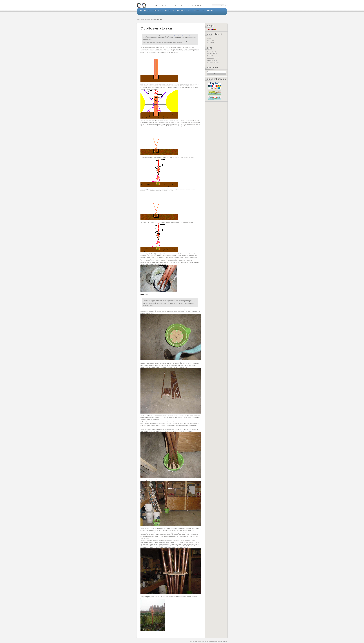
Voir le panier (210, 40)
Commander (210, 42)
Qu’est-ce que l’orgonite (187, 6)
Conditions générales (167, 6)
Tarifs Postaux (199, 6)
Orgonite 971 (210, 55)
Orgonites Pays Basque (213, 57)
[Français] (213, 29)
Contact (177, 6)
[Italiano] (215, 29)
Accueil (151, 6)
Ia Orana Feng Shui (212, 52)
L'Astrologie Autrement (213, 62)
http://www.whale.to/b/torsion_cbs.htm (181, 36)
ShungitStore (210, 58)
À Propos (157, 6)
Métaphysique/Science (146, 19)
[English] (211, 29)
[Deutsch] (208, 29)
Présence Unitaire (212, 53)
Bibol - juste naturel (212, 60)
